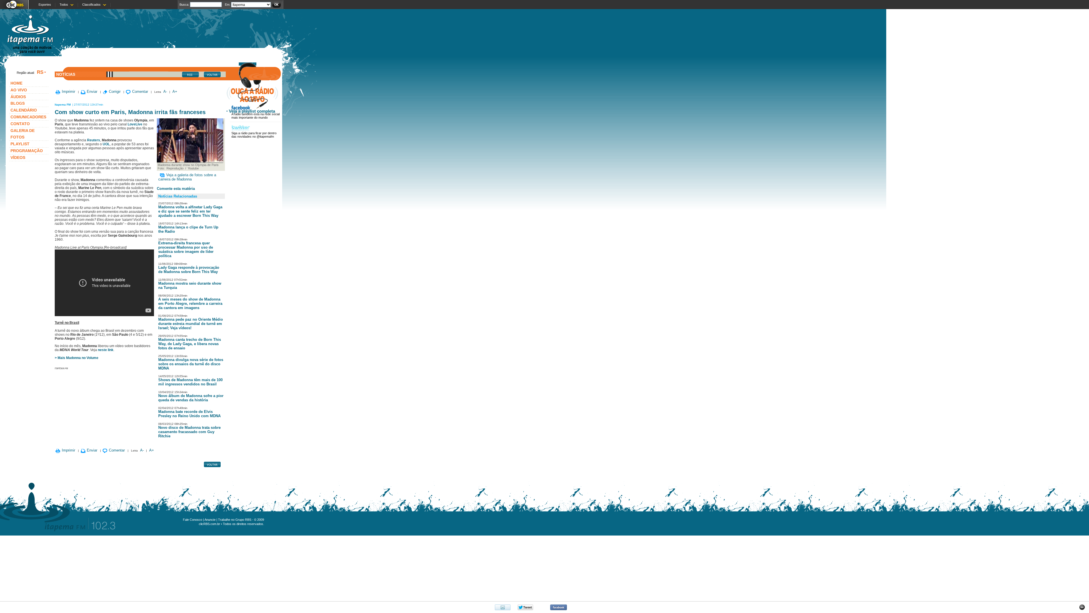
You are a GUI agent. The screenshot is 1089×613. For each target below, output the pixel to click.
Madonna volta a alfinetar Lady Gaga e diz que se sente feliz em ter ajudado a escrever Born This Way (190, 211)
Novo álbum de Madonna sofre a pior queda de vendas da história (190, 398)
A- (165, 91)
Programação (26, 150)
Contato (20, 123)
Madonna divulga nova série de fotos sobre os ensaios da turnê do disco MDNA (190, 364)
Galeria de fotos (22, 134)
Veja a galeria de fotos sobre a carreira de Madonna (187, 177)
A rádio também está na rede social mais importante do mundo (255, 115)
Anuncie (210, 519)
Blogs (17, 103)
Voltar (215, 76)
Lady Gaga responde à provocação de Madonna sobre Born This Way (188, 269)
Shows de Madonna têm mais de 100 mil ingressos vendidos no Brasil (190, 382)
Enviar (92, 91)
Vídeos (17, 157)
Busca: (184, 4)
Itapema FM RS (30, 35)
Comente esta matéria (176, 188)
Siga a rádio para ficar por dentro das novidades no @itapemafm (254, 134)
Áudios (18, 97)
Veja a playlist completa (252, 111)
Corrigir (115, 91)
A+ (174, 91)
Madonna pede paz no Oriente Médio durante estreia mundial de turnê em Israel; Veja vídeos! (190, 323)
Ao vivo (18, 90)
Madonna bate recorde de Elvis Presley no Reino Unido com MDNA (189, 414)
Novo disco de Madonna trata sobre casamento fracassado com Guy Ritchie (189, 431)
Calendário (23, 110)
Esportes (45, 4)
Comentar (140, 91)
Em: (227, 4)
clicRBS (14, 4)
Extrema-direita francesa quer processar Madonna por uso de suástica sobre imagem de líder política (186, 249)
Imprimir (68, 91)
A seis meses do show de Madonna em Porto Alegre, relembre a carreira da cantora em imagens (190, 303)
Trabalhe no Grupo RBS (234, 519)
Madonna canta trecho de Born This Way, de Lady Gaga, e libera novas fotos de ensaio (189, 343)
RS (40, 72)
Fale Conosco (192, 519)
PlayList (19, 144)
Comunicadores (28, 117)
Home (16, 83)
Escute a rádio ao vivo (252, 94)
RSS (193, 76)
